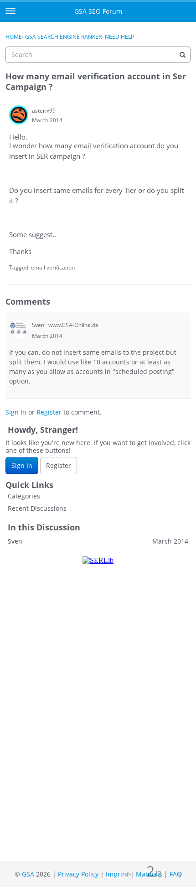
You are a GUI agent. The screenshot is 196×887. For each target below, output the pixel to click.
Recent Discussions (37, 508)
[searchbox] (98, 55)
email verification (53, 267)
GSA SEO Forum (98, 11)
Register (49, 412)
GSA (28, 874)
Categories (24, 496)
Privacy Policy (78, 874)
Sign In (15, 412)
